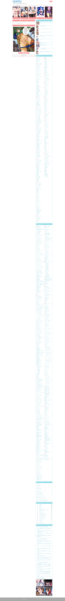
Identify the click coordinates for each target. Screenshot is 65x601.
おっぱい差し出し (39, 129)
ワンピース (46, 457)
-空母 (38, 372)
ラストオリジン (39, 462)
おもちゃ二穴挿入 (39, 160)
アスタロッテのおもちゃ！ (40, 242)
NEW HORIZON (47, 286)
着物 (45, 141)
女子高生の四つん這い (39, 209)
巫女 (45, 139)
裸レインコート (46, 110)
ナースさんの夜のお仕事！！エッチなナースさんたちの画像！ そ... (46, 26)
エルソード (38, 257)
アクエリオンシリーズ (39, 240)
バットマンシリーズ (47, 321)
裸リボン (46, 109)
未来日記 (46, 426)
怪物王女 (38, 356)
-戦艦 (38, 368)
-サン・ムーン (47, 376)
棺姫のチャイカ (46, 396)
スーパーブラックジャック (40, 406)
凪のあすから (46, 299)
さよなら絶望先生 (39, 381)
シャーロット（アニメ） (40, 394)
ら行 (37, 454)
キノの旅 (38, 324)
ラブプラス (38, 464)
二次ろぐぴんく (39, 485)
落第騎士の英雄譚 (39, 478)
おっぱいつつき (39, 128)
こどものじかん (39, 304)
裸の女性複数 (38, 90)
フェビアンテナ (39, 483)
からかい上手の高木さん (40, 297)
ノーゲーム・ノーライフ (48, 296)
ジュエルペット (39, 397)
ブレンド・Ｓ (46, 345)
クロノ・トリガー (39, 332)
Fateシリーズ (46, 305)
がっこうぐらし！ (39, 299)
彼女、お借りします (39, 354)
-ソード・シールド (48, 377)
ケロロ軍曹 (38, 335)
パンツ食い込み (39, 119)
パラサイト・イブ (47, 324)
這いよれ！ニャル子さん (48, 403)
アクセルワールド (39, 241)
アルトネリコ (38, 251)
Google (40, 504)
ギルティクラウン (39, 329)
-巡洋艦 (38, 367)
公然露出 (38, 168)
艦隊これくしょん (39, 365)
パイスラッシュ (46, 131)
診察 (37, 194)
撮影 (37, 191)
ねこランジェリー (39, 216)
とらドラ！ (46, 235)
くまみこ (38, 301)
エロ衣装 (46, 123)
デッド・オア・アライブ (48, 247)
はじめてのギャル (47, 306)
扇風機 (45, 165)
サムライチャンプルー (39, 390)
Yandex (40, 505)
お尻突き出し (38, 65)
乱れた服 (38, 79)
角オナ (45, 86)
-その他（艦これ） (40, 366)
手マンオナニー (46, 85)
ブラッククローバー (47, 339)
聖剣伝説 (38, 447)
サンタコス (46, 124)
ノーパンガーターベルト (40, 112)
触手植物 (46, 72)
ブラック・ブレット (47, 342)
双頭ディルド (46, 95)
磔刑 (45, 68)
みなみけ (46, 410)
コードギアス (38, 340)
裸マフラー (46, 147)
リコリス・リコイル (39, 466)
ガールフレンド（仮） (39, 323)
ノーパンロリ (38, 98)
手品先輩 (46, 260)
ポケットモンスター (47, 375)
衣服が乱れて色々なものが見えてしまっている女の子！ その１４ (46, 45)
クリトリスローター (39, 161)
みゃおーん (40, 511)
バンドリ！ (46, 322)
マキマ (38, 77)
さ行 (37, 377)
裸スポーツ (46, 103)
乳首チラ (38, 137)
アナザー (38, 245)
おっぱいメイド (39, 199)
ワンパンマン (46, 456)
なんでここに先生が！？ (48, 288)
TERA (45, 228)
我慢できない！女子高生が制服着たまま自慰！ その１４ (45, 52)
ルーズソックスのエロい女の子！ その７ (45, 28)
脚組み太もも (46, 171)
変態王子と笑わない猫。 (48, 390)
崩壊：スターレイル (47, 391)
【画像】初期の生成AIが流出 (41, 555)
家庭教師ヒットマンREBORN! (40, 352)
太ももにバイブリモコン (40, 164)
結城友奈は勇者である (47, 451)
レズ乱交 (46, 91)
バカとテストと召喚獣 (47, 320)
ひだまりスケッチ (47, 311)
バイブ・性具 (38, 159)
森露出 (38, 173)
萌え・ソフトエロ (39, 215)
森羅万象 (38, 438)
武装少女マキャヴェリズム (48, 397)
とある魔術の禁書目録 (47, 234)
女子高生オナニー (39, 211)
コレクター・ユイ (39, 339)
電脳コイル (46, 284)
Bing (40, 506)
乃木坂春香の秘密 (47, 298)
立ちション (38, 192)
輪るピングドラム (47, 432)
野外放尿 (38, 196)
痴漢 (45, 116)
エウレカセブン (39, 256)
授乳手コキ (38, 142)
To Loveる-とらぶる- (47, 229)
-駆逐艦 (38, 373)
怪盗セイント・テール (39, 357)
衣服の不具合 (38, 89)
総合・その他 (38, 57)
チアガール (46, 126)
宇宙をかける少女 (39, 429)
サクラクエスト (39, 388)
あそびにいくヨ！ (39, 227)
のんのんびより (46, 290)
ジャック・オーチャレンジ (48, 156)
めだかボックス (46, 411)
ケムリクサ (38, 334)
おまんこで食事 (46, 75)
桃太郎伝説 (46, 428)
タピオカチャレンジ (39, 218)
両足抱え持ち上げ (47, 162)
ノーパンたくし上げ (39, 111)
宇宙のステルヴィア (39, 274)
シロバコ (38, 396)
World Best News (39, 488)
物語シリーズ (46, 431)
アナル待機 (38, 155)
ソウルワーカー (39, 414)
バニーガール (46, 130)
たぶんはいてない (39, 109)
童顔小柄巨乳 (38, 104)
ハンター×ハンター (47, 319)
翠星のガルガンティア (39, 446)
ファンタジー (38, 75)
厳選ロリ (38, 102)
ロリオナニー (38, 100)
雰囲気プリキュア (39, 95)
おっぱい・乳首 (39, 127)
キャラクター (38, 197)
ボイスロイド (46, 372)
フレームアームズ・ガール (48, 338)
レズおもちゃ (38, 162)
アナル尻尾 (38, 154)
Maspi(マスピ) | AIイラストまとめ (41, 497)
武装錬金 (46, 398)
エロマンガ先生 (39, 259)
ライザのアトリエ (39, 460)
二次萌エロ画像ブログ (42, 514)
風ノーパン (38, 125)
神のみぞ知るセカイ (39, 363)
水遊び (45, 168)
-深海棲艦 (39, 370)
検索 (51, 1)
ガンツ (38, 319)
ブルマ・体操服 (46, 133)
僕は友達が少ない (47, 388)
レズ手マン (46, 93)
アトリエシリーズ (39, 244)
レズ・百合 (46, 87)
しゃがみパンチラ (39, 108)
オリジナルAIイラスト (39, 63)
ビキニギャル (38, 74)
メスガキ (38, 99)
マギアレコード (46, 413)
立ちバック (38, 193)
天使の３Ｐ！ (46, 258)
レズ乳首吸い (38, 133)
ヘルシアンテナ (41, 522)
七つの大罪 (46, 297)
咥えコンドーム (46, 163)
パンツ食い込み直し (39, 120)
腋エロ (45, 172)
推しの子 (38, 277)
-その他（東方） (47, 263)
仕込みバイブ (38, 163)
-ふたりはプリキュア (48, 348)
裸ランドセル (38, 105)
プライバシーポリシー (39, 599)
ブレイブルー (46, 344)
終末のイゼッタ (39, 445)
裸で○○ (46, 96)
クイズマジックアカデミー (40, 330)
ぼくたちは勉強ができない (48, 314)
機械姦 (45, 66)
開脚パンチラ (38, 124)
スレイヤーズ (38, 404)
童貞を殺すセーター (47, 142)
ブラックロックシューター (48, 341)
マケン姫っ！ (46, 415)
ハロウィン (46, 129)
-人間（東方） (47, 264)
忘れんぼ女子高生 (39, 122)
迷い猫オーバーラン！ (47, 433)
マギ (45, 412)
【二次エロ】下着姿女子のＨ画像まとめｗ (43, 562)
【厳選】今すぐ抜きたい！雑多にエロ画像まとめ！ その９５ (46, 22)
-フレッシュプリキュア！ (49, 359)
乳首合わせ (46, 94)
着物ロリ (38, 103)
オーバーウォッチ (39, 263)
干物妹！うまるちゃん (47, 392)
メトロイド (46, 419)
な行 (45, 285)
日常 (45, 300)
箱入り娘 (46, 69)
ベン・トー (46, 369)
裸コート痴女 (46, 101)
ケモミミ (38, 200)
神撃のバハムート (39, 443)
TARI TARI (46, 227)
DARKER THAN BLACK (47, 226)
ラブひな (38, 463)
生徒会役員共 (38, 441)
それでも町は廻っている (40, 387)
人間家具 (46, 59)
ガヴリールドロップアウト (40, 320)
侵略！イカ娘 (38, 423)
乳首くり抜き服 (39, 136)
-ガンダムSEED (39, 313)
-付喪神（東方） (47, 265)
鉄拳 (45, 282)
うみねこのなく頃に (39, 231)
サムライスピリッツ (39, 389)
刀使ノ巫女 (46, 257)
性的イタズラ (46, 115)
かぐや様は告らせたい (39, 296)
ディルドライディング (39, 185)
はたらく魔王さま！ (47, 308)
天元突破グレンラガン (47, 259)
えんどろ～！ (38, 234)
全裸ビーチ (38, 167)
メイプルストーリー (47, 418)
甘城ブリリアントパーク (40, 280)
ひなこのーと (46, 312)
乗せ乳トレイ (38, 134)
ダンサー (38, 202)
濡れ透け (46, 170)
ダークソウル (46, 240)
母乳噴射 (38, 145)
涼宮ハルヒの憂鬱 (39, 439)
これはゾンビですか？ (39, 308)
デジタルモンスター (47, 246)
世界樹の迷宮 (38, 421)
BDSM (46, 58)
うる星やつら (38, 233)
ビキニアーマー (46, 132)
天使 (37, 83)
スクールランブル (39, 398)
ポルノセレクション (39, 491)
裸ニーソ (46, 104)
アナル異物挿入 (39, 156)
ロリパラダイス (39, 78)
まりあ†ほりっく (47, 409)
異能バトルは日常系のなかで (40, 283)
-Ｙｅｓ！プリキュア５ (48, 363)
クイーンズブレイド (39, 331)
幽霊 (45, 140)
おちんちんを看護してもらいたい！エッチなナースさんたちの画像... (46, 48)
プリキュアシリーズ (47, 346)
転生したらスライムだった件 (48, 278)
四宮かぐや (38, 82)
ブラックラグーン (47, 340)
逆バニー (46, 150)
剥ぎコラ (46, 57)
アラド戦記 (38, 248)
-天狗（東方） (47, 267)
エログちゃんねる (41, 510)
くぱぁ (45, 76)
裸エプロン (46, 100)
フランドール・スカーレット (40, 76)
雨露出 (38, 93)
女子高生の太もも (39, 210)
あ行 (37, 225)
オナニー (46, 82)
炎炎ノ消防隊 (38, 278)
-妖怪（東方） (47, 268)
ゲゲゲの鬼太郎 (39, 336)
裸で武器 (46, 98)
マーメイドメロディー (47, 417)
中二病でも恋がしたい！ (48, 256)
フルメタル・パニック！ (48, 337)
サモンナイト (38, 391)
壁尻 (37, 157)
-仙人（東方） (47, 266)
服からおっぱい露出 (39, 143)
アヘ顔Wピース (46, 154)
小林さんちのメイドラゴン (40, 353)
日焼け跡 (46, 166)
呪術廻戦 (38, 426)
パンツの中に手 (46, 83)
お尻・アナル (38, 151)
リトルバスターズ (39, 468)
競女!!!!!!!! (38, 364)
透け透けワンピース (39, 92)
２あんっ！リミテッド (42, 515)
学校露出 (38, 169)
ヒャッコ (46, 327)
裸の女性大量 (46, 174)
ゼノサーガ (38, 410)
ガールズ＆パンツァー (39, 322)
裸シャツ (46, 102)
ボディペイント (46, 97)
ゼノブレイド (38, 411)
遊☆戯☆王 (46, 452)
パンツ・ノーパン (39, 107)
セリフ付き (38, 58)
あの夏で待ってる (39, 228)
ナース (38, 72)
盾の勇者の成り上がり (47, 276)
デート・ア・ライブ (47, 249)
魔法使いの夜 (46, 435)
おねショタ (46, 153)
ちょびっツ (46, 232)
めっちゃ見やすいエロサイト (40, 496)
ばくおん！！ (46, 309)
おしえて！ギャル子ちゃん (40, 235)
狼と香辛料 (38, 279)
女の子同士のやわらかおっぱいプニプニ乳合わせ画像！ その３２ (46, 43)
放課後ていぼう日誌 (47, 393)
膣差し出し (46, 81)
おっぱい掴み (38, 130)
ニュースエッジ (39, 486)
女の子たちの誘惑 (39, 188)
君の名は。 (38, 346)
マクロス (46, 414)
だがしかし (46, 231)
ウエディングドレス (47, 122)
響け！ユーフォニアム (47, 404)
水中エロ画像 (46, 167)
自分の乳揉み (38, 149)
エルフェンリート (39, 258)
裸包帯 (45, 111)
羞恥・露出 (38, 166)
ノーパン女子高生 (39, 73)
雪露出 (38, 94)
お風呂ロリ (38, 97)
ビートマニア (46, 331)
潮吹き (45, 169)
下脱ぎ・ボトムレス (39, 121)
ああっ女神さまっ (39, 226)
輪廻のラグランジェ (39, 479)
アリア (38, 249)
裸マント (46, 148)
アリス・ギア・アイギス (40, 250)
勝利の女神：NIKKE (39, 425)
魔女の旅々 (46, 434)
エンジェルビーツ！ (39, 260)
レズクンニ (46, 90)
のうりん (46, 289)
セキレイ (38, 407)
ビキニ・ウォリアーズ (47, 328)
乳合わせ (38, 135)
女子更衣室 (38, 60)
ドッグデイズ (46, 251)
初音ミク (38, 80)
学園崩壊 (38, 349)
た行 (45, 225)
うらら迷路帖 (38, 232)
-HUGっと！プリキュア (48, 347)
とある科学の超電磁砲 (47, 233)
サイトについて (31, 1)
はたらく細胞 (46, 307)
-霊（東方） (47, 273)
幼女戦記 (46, 450)
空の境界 (38, 444)
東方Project (46, 262)
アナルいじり (38, 153)
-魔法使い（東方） (48, 275)
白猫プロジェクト (39, 442)
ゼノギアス (38, 409)
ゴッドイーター (39, 341)
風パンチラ (38, 126)
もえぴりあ (24, 599)
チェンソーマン (46, 243)
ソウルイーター (39, 413)
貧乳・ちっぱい (39, 106)
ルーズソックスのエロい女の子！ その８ (45, 32)
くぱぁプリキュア (47, 77)
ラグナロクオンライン (39, 461)
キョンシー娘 (38, 66)
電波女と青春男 (46, 283)
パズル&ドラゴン (47, 323)
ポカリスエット (39, 219)
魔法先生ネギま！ (47, 436)
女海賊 (38, 213)
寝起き (38, 220)
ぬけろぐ (40, 521)
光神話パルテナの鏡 (47, 389)
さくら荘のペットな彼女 (40, 379)
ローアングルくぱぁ (47, 80)
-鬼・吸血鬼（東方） (48, 274)
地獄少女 (38, 428)
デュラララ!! (46, 248)
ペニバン (46, 88)
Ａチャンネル (38, 292)
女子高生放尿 (38, 212)
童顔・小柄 (38, 96)
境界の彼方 (38, 347)
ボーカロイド (46, 374)
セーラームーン (39, 408)
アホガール (38, 246)
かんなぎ (38, 298)
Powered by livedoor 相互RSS (41, 578)
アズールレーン (39, 243)
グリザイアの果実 (39, 333)
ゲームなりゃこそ (41, 523)
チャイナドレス (46, 127)
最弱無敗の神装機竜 (39, 436)
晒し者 (38, 172)
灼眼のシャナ (38, 440)
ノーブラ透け (38, 132)
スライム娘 (38, 201)
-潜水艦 (38, 371)
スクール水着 (38, 217)
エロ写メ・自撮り (47, 155)
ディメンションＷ (47, 245)
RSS (37, 1)
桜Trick (38, 437)
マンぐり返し (38, 186)
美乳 (37, 148)
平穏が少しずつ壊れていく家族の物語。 (42, 526)
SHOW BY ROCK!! (39, 378)
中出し (38, 187)
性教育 (38, 190)
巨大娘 (38, 214)
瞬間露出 (38, 174)
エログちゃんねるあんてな (40, 494)
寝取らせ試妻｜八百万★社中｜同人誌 (42, 539)
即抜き (38, 59)
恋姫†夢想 (38, 358)
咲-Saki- (38, 427)
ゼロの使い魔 (38, 412)
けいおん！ (38, 302)
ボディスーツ (46, 134)
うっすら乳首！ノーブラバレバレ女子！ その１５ (46, 39)
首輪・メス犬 (46, 73)
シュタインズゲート (39, 395)
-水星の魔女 (39, 318)
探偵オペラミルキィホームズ (48, 261)
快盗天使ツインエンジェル (40, 355)
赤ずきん (38, 290)
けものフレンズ (39, 303)
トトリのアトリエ (47, 250)
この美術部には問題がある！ (40, 307)
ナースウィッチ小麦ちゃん (48, 291)
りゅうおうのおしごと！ (40, 459)
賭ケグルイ (38, 374)
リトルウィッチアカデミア (40, 467)
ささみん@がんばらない (40, 380)
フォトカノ (46, 336)
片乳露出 (38, 146)
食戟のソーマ (38, 452)
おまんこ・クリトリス (47, 74)
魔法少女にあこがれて (47, 437)
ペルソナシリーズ (47, 370)
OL (37, 198)
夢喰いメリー (46, 449)
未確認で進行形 (46, 427)
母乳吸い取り (38, 144)
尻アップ (38, 84)
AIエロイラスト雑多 (39, 64)
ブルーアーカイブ (47, 343)
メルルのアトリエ (47, 421)
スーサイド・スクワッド (40, 405)
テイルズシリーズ (47, 244)
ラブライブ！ (38, 465)
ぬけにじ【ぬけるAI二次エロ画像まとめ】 (42, 500)
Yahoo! (40, 508)
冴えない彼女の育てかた (40, 424)
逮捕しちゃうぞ (46, 281)
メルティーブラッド (47, 420)
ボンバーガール (46, 373)
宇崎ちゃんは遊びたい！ (40, 276)
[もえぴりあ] (17, 2)
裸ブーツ (46, 146)
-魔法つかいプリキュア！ (49, 360)
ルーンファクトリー (39, 471)
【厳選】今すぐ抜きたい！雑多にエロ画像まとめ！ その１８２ (46, 36)
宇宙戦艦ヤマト (39, 275)
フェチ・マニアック (47, 152)
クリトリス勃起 (46, 79)
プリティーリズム (47, 364)
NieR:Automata (47, 287)
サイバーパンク (39, 67)
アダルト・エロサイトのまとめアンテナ (42, 499)
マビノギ (46, 416)
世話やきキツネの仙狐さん (40, 422)
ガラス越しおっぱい (39, 131)
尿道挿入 (38, 189)
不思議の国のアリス (47, 386)
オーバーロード (39, 264)
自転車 (45, 173)
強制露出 (38, 170)
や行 (45, 442)
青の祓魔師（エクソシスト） (40, 291)
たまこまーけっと (47, 230)
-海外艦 (38, 369)
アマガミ (38, 247)
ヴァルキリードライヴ (39, 265)
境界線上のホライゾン (39, 348)
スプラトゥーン (39, 403)
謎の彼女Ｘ (46, 301)
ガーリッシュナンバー (39, 321)
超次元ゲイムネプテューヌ (48, 277)
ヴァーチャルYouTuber (40, 268)
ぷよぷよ (46, 313)
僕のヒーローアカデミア (48, 387)
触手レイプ (38, 91)
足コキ (38, 195)
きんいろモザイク (39, 300)
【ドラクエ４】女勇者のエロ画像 (18, 23)
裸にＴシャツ (38, 123)
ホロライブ (46, 371)
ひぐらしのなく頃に (47, 310)
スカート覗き (38, 110)
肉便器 (45, 70)
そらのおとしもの (39, 386)
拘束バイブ (38, 165)
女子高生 (38, 208)
